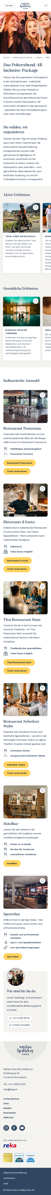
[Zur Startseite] (25, 5)
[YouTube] (22, 1128)
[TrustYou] (30, 1157)
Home (6, 57)
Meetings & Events (23, 57)
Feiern (39, 57)
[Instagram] (6, 1128)
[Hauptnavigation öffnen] (46, 6)
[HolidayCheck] (7, 1157)
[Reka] (25, 1145)
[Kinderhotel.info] (19, 1157)
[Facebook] (14, 1128)
